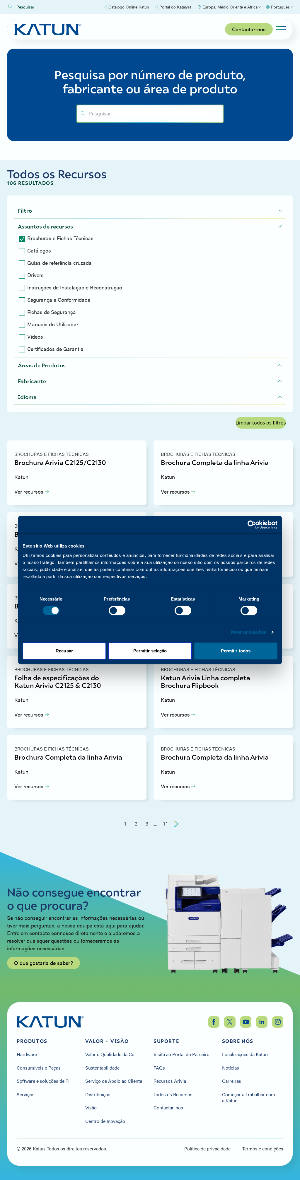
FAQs (159, 1068)
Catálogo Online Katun (128, 7)
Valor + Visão (107, 1041)
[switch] (117, 610)
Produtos (32, 1041)
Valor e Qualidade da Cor (110, 1054)
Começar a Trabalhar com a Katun (248, 1097)
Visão (91, 1107)
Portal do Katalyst (175, 7)
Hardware (27, 1054)
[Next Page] (176, 824)
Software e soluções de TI (43, 1081)
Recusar (64, 650)
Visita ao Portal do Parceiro (181, 1054)
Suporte (166, 1041)
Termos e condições (262, 1148)
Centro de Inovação (105, 1121)
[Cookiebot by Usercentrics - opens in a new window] (251, 524)
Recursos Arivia (170, 1081)
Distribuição (97, 1094)
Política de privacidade (207, 1148)
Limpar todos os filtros (261, 423)
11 (165, 824)
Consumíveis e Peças (39, 1068)
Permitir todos (235, 650)
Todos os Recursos (173, 1094)
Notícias (230, 1068)
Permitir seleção (150, 650)
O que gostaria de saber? (43, 962)
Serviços (26, 1094)
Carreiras (231, 1081)
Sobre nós (237, 1041)
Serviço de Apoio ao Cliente (113, 1081)
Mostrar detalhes (248, 632)
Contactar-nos (249, 29)
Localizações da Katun (245, 1054)
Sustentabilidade (102, 1068)
